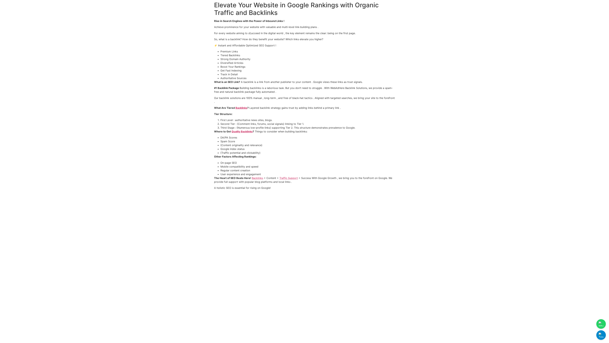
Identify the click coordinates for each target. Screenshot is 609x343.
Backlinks (241, 107)
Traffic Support (288, 178)
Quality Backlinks (242, 131)
